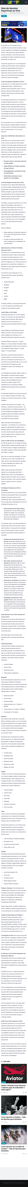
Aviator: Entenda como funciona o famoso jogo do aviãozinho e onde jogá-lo (13, 1088)
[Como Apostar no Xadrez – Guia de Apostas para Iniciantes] (14, 1105)
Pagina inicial (4, 13)
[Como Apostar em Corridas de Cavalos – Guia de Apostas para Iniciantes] (14, 1134)
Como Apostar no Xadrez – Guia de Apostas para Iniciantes (13, 1118)
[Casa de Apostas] (14, 2)
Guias (4, 16)
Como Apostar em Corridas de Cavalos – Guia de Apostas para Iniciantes (13, 1149)
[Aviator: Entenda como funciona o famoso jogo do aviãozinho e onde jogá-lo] (14, 1073)
